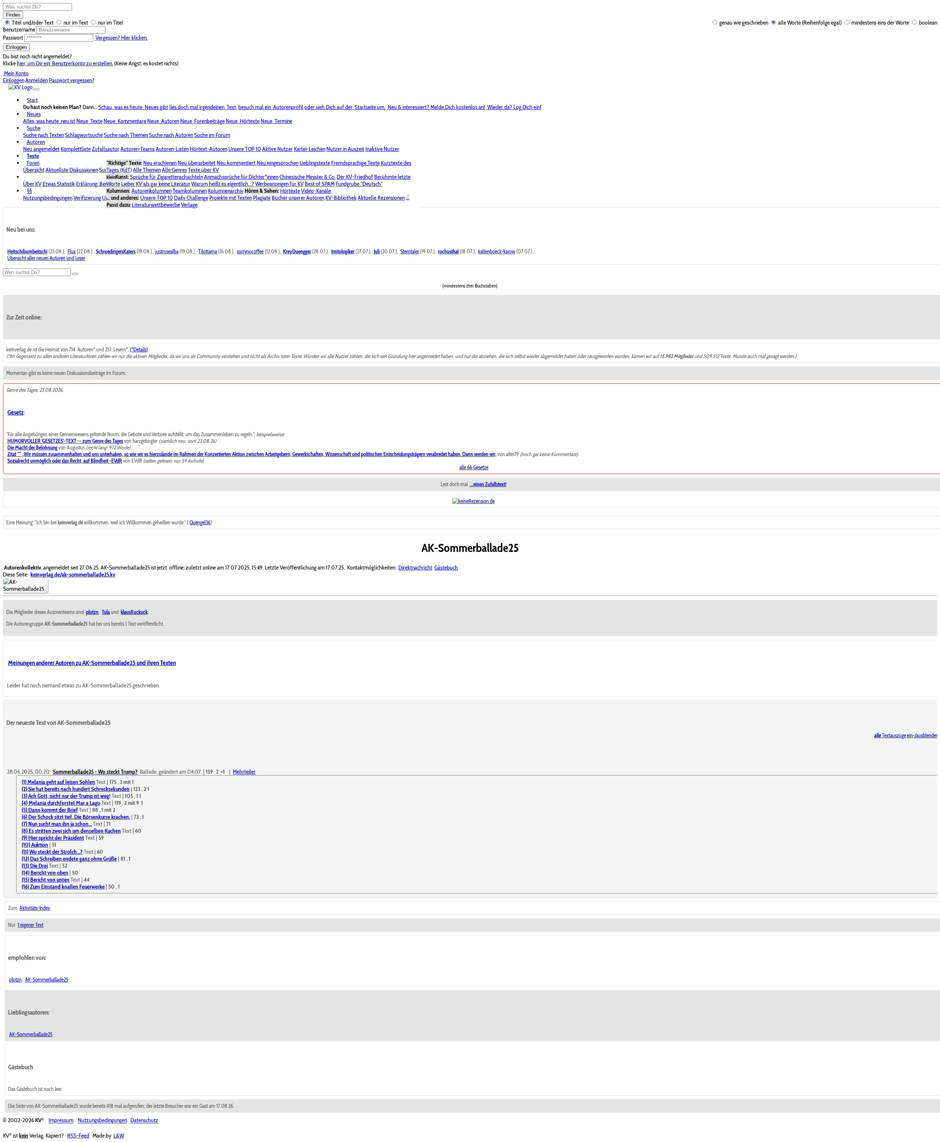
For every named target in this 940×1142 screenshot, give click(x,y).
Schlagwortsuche (84, 134)
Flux (72, 251)
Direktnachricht (415, 567)
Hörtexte (290, 190)
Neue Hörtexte (243, 121)
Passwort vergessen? (71, 80)
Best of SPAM (320, 183)
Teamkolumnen (190, 190)
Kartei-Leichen (309, 148)
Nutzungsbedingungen (47, 197)
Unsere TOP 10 (244, 148)
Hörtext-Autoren (208, 148)
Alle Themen (147, 169)
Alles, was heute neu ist (49, 121)
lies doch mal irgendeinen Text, (203, 107)
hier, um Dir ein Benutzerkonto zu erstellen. (65, 63)
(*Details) (139, 349)
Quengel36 (199, 522)
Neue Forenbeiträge (202, 121)
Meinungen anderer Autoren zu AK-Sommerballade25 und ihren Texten (92, 662)
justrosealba (166, 251)
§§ (29, 190)
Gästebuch (446, 567)
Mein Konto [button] (16, 73)
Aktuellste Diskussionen (72, 169)
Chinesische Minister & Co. (307, 176)
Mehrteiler (244, 771)
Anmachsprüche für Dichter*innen (241, 176)
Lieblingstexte (315, 162)
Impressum (60, 1120)
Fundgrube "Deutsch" (359, 183)
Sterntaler (409, 251)
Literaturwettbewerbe (156, 204)
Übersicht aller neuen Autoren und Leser (46, 258)
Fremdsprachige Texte (355, 162)
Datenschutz (144, 1120)
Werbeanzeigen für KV (279, 183)
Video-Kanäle (316, 190)
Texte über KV (203, 169)
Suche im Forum (212, 134)
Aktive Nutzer (277, 148)
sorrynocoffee (250, 251)
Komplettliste (76, 148)
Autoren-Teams (137, 148)
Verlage (189, 204)
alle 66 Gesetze (473, 467)
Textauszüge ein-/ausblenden (906, 735)
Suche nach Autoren (171, 134)
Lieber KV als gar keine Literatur (155, 183)
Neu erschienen (160, 162)
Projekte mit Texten (230, 197)
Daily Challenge (191, 197)
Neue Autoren (163, 121)
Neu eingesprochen (278, 162)
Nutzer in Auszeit (345, 148)
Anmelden (36, 80)
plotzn (15, 979)
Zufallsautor (105, 148)
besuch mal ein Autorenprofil (270, 107)
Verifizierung (87, 197)
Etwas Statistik (59, 183)
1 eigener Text (30, 925)
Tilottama (207, 251)
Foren (33, 162)
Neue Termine (276, 121)
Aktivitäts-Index (34, 908)
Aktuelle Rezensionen (381, 197)
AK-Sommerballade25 (46, 979)
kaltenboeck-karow (496, 251)
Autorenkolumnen (151, 190)
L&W (118, 1135)
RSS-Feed (78, 1135)
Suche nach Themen (126, 134)
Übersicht (33, 169)
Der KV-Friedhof (355, 176)
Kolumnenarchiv (225, 190)
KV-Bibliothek (341, 197)
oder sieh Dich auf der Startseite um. (345, 107)
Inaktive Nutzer (382, 148)
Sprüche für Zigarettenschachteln (166, 176)
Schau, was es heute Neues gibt (133, 107)
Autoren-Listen (172, 148)
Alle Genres (174, 169)
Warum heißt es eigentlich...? (222, 183)
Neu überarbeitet (197, 162)
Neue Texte (89, 121)
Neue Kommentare (125, 121)
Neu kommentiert (236, 162)
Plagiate (262, 197)
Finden (13, 15)
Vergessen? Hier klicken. (121, 37)
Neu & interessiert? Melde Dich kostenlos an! (436, 107)
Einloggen (16, 47)
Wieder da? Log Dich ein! (513, 107)
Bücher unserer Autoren (298, 197)
